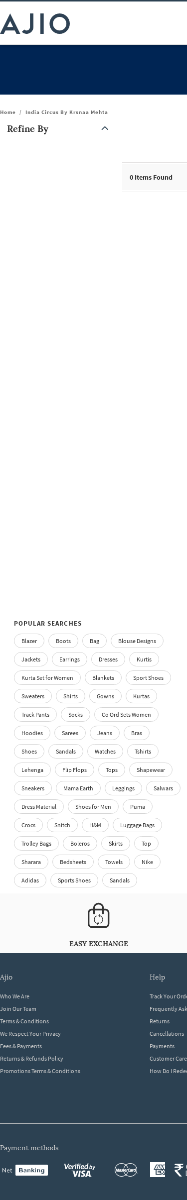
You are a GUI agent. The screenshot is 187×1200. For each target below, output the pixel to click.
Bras (136, 733)
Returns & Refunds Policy (31, 1058)
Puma (137, 806)
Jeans (104, 733)
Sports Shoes (74, 880)
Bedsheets (73, 862)
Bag (94, 641)
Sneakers (32, 788)
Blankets (103, 677)
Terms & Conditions (24, 1021)
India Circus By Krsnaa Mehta (66, 112)
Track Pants (35, 714)
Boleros (80, 843)
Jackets (30, 659)
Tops (112, 769)
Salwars (163, 788)
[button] (60, 128)
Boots (63, 641)
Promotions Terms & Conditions (40, 1071)
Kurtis (144, 659)
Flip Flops (74, 769)
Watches (105, 751)
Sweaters (32, 696)
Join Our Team (18, 1008)
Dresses (108, 659)
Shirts (70, 696)
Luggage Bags (137, 825)
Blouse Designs (137, 641)
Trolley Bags (36, 843)
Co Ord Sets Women (126, 714)
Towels (114, 862)
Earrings (69, 659)
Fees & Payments (21, 1046)
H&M (95, 825)
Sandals (66, 751)
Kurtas (141, 696)
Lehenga (32, 769)
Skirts (116, 843)
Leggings (123, 788)
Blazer (29, 641)
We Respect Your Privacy (30, 1033)
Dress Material (38, 806)
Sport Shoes (148, 677)
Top (146, 843)
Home (8, 112)
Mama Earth (78, 788)
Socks (75, 714)
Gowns (105, 696)
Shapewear (151, 769)
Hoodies (32, 733)
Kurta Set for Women (47, 677)
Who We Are (14, 996)
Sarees (70, 733)
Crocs (28, 825)
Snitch (62, 825)
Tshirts (143, 751)
